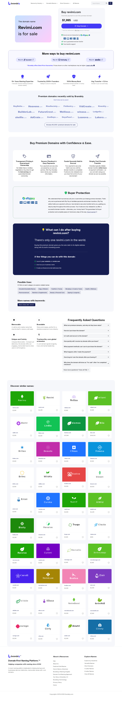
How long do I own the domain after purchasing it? (80, 357)
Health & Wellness (90, 289)
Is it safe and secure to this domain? (76, 336)
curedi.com (16, 585)
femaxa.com (93, 458)
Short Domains (64, 3)
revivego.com (68, 559)
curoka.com (41, 509)
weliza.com (67, 407)
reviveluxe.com (42, 585)
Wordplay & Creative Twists (73, 289)
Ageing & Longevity (74, 292)
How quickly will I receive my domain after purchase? (81, 341)
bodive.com (67, 483)
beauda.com (41, 458)
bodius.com (67, 585)
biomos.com (67, 432)
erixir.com (15, 509)
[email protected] (67, 268)
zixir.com (92, 585)
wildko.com (41, 484)
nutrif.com (67, 509)
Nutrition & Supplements (39, 292)
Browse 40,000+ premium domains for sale (61, 125)
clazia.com (93, 534)
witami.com (93, 407)
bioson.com (93, 484)
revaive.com (41, 534)
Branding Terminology (60, 679)
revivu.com (16, 407)
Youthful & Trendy (56, 289)
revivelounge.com (95, 560)
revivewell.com (94, 610)
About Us (56, 663)
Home (55, 685)
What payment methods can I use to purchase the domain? (83, 346)
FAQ (54, 661)
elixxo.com (41, 610)
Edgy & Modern (43, 289)
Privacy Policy (57, 682)
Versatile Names (51, 3)
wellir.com (15, 432)
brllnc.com (15, 484)
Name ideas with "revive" (26, 304)
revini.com (41, 407)
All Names (76, 3)
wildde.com (16, 610)
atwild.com (93, 509)
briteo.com (15, 458)
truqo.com (67, 534)
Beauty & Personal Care (57, 292)
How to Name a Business (60, 669)
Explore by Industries (90, 660)
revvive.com (16, 560)
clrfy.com (40, 636)
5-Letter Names (89, 668)
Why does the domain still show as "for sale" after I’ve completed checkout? (85, 363)
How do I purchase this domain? (74, 330)
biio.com (92, 432)
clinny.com (93, 636)
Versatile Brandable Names (27, 289)
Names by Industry (36, 3)
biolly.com (15, 534)
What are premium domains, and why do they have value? (83, 325)
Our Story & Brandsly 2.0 (60, 677)
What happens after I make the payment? (77, 352)
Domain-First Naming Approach (62, 674)
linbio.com (41, 433)
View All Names (89, 674)
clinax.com (67, 458)
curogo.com (16, 635)
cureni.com (41, 560)
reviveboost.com (69, 610)
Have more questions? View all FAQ (76, 370)
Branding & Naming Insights (61, 671)
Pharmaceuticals (24, 292)
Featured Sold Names (59, 666)
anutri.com (67, 635)
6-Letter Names (89, 671)
